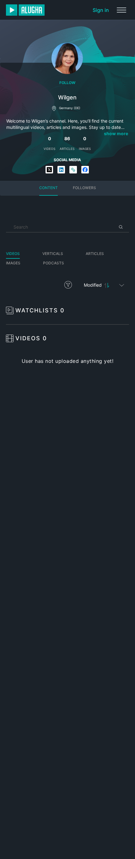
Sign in (101, 10)
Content (48, 187)
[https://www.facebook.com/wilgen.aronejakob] (85, 170)
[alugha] (25, 10)
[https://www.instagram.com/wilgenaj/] (73, 170)
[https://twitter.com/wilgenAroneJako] (49, 170)
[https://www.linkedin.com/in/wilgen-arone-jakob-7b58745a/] (61, 170)
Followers (84, 187)
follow (67, 82)
